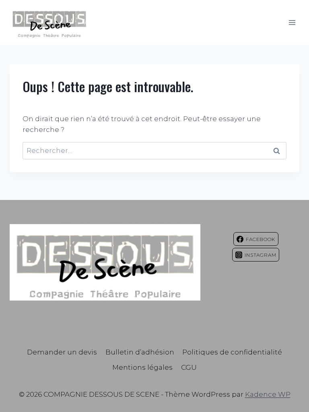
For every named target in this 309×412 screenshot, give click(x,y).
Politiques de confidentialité (232, 352)
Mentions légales (142, 367)
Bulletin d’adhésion (139, 352)
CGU (189, 367)
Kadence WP (267, 394)
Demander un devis (62, 352)
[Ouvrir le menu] (291, 22)
